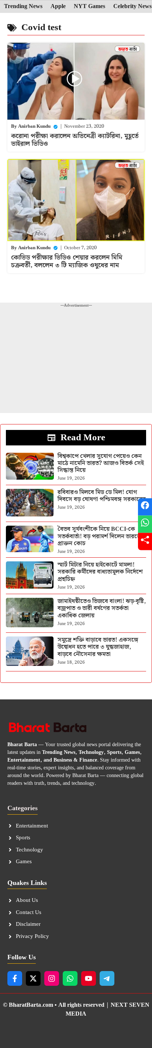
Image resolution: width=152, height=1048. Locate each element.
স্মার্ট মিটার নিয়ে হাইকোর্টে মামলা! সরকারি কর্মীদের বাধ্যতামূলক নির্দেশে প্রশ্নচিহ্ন (100, 571)
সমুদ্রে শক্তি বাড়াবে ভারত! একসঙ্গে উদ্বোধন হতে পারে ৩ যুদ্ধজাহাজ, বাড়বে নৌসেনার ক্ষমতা (98, 647)
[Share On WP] (145, 524)
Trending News (23, 6)
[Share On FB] (145, 506)
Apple (58, 6)
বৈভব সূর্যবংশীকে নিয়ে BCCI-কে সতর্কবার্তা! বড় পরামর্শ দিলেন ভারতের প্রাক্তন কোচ (101, 536)
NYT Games (89, 6)
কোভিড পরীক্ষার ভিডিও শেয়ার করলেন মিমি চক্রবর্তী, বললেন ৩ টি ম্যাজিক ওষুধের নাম (66, 261)
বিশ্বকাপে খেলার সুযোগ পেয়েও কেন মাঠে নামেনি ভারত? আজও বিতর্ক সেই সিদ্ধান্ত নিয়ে (101, 463)
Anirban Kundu (34, 126)
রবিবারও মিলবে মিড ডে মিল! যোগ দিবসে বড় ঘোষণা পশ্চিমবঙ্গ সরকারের (102, 496)
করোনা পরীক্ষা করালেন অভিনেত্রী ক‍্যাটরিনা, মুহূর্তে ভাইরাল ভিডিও (75, 140)
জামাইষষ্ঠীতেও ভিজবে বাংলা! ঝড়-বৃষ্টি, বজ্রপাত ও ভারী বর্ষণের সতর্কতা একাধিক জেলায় (102, 608)
